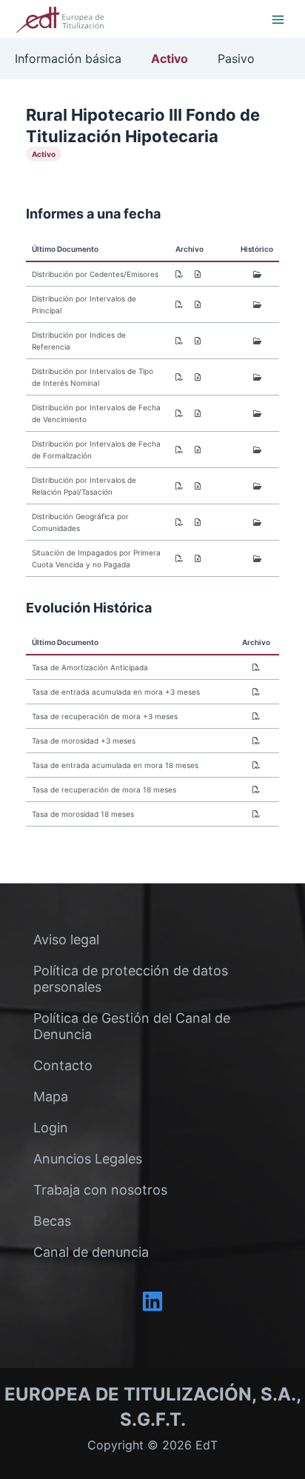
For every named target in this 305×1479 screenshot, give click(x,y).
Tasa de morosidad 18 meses (83, 813)
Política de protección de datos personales (130, 979)
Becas (52, 1221)
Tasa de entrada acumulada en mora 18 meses (115, 765)
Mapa (50, 1096)
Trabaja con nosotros (100, 1190)
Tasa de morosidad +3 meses (83, 740)
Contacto (63, 1065)
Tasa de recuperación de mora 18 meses (104, 789)
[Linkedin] (152, 1301)
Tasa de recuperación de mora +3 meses (105, 716)
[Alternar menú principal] (277, 19)
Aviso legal (66, 939)
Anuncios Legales (87, 1158)
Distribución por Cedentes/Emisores (95, 274)
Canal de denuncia (91, 1252)
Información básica (68, 58)
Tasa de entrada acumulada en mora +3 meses (116, 691)
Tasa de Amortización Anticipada (90, 667)
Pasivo (236, 58)
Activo (169, 58)
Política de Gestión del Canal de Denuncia (131, 1026)
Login (50, 1127)
